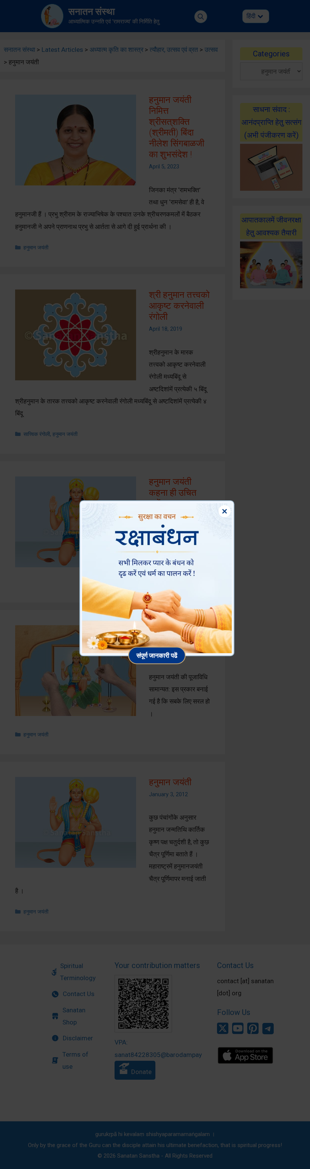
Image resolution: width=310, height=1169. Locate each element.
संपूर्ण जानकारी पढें (156, 655)
